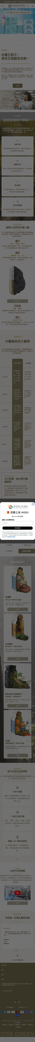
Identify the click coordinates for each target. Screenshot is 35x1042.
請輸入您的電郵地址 (8, 520)
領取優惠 (17, 528)
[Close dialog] (33, 504)
